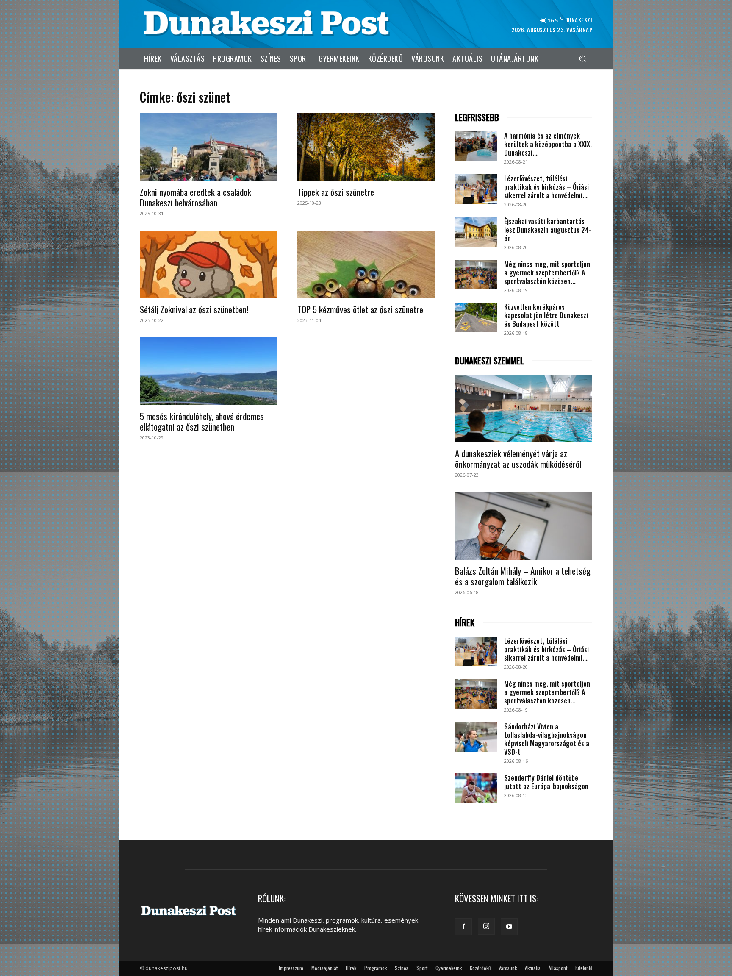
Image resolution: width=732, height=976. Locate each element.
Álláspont (558, 967)
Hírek (351, 967)
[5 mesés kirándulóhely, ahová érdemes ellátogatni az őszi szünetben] (208, 371)
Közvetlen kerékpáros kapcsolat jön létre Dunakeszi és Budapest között (546, 315)
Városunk (508, 967)
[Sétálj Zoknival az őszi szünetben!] (208, 264)
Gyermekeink (448, 967)
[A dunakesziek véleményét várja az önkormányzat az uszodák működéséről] (523, 408)
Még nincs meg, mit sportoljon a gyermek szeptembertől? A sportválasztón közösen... (547, 272)
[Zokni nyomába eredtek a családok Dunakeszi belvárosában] (208, 147)
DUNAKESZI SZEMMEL (489, 361)
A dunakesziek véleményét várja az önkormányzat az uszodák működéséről (518, 458)
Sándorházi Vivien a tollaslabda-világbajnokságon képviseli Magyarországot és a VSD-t (546, 739)
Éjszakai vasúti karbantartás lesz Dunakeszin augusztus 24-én (547, 229)
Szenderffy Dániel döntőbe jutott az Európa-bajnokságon (546, 782)
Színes (401, 967)
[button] (582, 58)
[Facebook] (463, 926)
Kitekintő (583, 967)
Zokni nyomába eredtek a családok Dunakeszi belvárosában (195, 197)
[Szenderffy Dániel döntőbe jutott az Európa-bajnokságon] (476, 788)
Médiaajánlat (324, 967)
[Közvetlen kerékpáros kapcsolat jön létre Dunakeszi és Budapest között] (476, 317)
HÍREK (464, 623)
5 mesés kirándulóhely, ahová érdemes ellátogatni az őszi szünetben (202, 421)
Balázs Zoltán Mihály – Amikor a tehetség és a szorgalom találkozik (523, 576)
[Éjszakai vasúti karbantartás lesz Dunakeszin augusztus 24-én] (476, 232)
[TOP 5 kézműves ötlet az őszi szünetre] (366, 264)
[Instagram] (486, 926)
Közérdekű (480, 967)
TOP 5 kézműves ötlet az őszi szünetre (360, 309)
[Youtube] (509, 926)
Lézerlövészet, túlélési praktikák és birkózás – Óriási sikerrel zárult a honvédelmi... (546, 186)
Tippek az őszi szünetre (335, 191)
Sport (421, 967)
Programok (375, 967)
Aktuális (533, 967)
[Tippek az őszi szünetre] (366, 147)
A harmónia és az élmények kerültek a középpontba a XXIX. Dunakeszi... (548, 144)
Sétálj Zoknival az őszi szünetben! (194, 309)
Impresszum (291, 967)
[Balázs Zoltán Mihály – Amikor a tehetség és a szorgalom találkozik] (523, 526)
